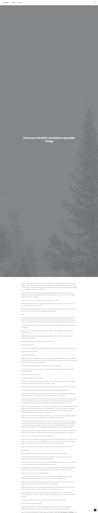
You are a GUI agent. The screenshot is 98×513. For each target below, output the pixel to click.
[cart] (94, 2)
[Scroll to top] (95, 510)
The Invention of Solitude (66, 512)
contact (20, 2)
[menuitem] (13, 2)
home (13, 2)
